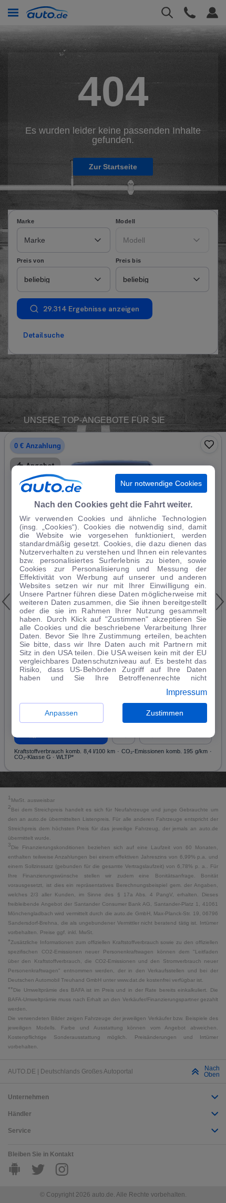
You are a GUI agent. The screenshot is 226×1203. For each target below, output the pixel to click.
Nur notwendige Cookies (161, 483)
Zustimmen (164, 713)
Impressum (186, 692)
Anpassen (61, 713)
